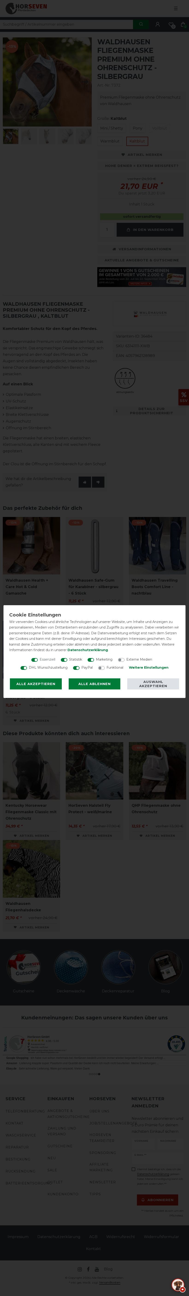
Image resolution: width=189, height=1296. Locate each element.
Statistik (75, 659)
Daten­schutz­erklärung (88, 650)
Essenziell (47, 659)
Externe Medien (139, 659)
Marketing (104, 659)
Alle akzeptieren (35, 684)
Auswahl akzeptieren (153, 684)
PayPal (87, 667)
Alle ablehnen (94, 684)
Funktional (114, 667)
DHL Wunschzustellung (48, 667)
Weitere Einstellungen (148, 667)
